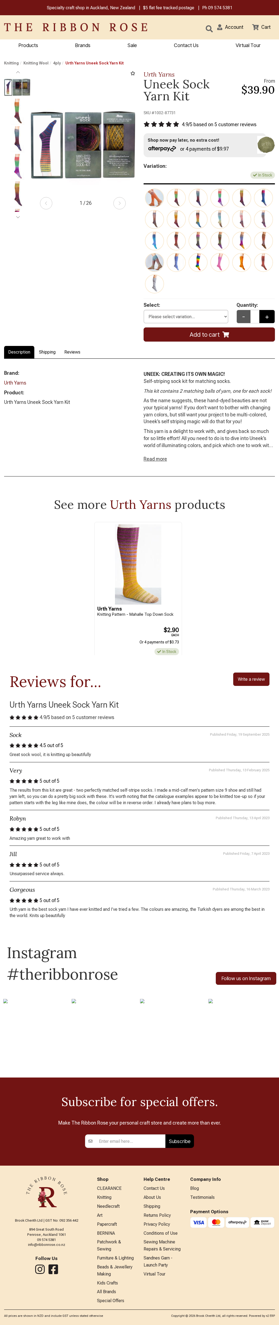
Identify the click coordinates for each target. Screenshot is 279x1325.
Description (19, 352)
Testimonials (202, 1197)
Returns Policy (157, 1215)
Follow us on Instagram (246, 978)
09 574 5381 (220, 7)
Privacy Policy (157, 1224)
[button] (230, 27)
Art (99, 1215)
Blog (194, 1188)
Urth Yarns (159, 74)
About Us (152, 1197)
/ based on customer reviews (219, 124)
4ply (57, 63)
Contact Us (186, 45)
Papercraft (107, 1224)
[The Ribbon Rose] (58, 27)
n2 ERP (270, 1315)
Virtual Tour (248, 45)
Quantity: (247, 305)
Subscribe (179, 1141)
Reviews (72, 352)
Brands (82, 45)
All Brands (106, 1291)
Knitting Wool (35, 63)
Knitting (11, 63)
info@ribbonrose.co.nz (46, 1245)
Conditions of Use (161, 1233)
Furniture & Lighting (115, 1258)
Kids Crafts (107, 1283)
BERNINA (106, 1233)
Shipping (47, 352)
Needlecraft (108, 1206)
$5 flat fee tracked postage (168, 7)
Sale (132, 45)
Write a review (251, 679)
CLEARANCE (109, 1188)
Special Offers (110, 1300)
